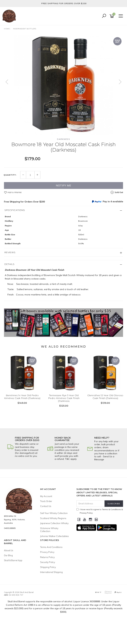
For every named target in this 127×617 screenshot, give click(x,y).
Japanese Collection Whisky (54, 523)
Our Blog (8, 555)
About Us (8, 550)
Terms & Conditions (111, 509)
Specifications (14, 210)
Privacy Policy (47, 552)
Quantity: (10, 175)
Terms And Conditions (51, 547)
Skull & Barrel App (13, 560)
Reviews (10, 252)
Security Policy (47, 562)
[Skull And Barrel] (9, 15)
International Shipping (51, 572)
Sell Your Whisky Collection (54, 513)
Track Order (46, 501)
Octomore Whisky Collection (49, 530)
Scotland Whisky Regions (53, 518)
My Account (46, 496)
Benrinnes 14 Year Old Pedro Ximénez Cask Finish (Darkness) (22, 397)
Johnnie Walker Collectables (54, 536)
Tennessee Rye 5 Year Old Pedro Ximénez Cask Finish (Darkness (64, 398)
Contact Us (45, 506)
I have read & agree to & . (101, 511)
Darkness (63, 139)
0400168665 (10, 528)
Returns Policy (47, 557)
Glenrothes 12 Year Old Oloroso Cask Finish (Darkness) (105, 397)
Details (9, 264)
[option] (63, 85)
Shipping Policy (48, 567)
